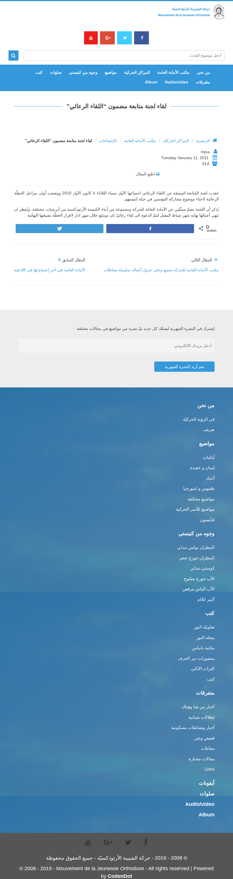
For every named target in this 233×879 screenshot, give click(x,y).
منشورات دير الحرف (196, 658)
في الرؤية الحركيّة (199, 419)
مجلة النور (205, 637)
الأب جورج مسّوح (199, 578)
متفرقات (203, 82)
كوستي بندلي (202, 568)
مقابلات (208, 748)
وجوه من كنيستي (83, 72)
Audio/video (176, 82)
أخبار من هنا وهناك (198, 706)
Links (210, 769)
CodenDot (120, 876)
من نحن (203, 72)
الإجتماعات (108, 140)
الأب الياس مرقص (198, 588)
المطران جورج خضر (197, 557)
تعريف (209, 429)
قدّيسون (207, 519)
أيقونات (207, 783)
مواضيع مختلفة (201, 498)
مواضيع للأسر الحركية (195, 509)
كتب (39, 72)
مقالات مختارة (202, 758)
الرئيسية (203, 140)
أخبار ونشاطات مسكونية (193, 727)
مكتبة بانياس (203, 647)
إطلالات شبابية (201, 717)
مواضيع (111, 72)
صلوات (56, 72)
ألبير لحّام (206, 599)
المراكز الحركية (137, 72)
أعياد (210, 478)
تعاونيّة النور (204, 627)
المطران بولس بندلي (196, 547)
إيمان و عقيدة (202, 467)
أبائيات (209, 457)
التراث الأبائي (203, 668)
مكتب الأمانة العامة (140, 140)
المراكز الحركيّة (176, 140)
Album (151, 82)
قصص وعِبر (204, 738)
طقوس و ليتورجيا (199, 488)
